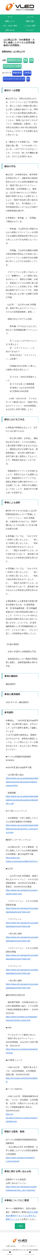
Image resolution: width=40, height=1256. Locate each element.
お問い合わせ (11, 1246)
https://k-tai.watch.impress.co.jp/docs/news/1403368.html (22, 1118)
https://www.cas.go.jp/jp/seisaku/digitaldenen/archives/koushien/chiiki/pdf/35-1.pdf (22, 800)
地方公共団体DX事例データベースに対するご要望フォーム (22, 1216)
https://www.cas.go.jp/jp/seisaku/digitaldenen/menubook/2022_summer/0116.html (22, 829)
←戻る (20, 1226)
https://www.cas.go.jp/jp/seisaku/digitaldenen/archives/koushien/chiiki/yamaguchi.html (22, 782)
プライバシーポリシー (29, 1246)
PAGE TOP (37, 1216)
